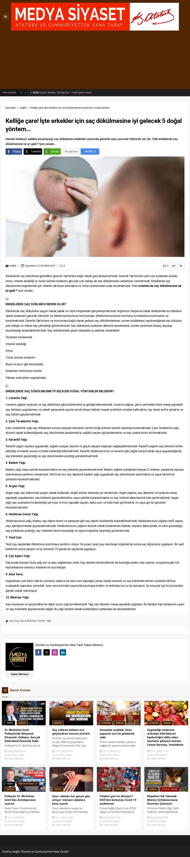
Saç (17, 620)
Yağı (48, 620)
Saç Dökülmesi (28, 620)
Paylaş (17, 151)
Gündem (106, 723)
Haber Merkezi (19, 674)
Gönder (55, 151)
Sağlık (23, 107)
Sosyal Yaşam (169, 789)
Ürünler (41, 620)
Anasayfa (11, 107)
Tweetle (36, 151)
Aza (11, 620)
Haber (10, 723)
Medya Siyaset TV (28, 784)
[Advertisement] (95, 61)
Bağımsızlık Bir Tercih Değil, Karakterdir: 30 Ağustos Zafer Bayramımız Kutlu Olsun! (67, 92)
